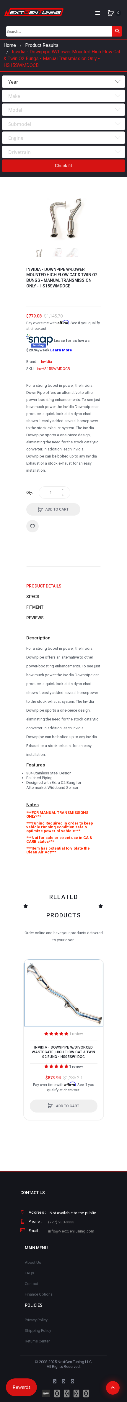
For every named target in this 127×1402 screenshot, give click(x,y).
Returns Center (37, 1341)
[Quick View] (31, 989)
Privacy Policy (36, 1320)
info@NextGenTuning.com (71, 1231)
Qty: (29, 492)
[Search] (117, 31)
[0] (111, 13)
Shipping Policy (38, 1330)
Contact (31, 1283)
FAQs (29, 1273)
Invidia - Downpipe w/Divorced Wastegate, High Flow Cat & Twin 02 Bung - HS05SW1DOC (63, 1052)
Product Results (41, 45)
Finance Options (39, 1294)
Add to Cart (57, 509)
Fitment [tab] (34, 607)
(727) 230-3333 (61, 1222)
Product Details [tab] (43, 586)
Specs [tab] (32, 596)
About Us (33, 1262)
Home (10, 45)
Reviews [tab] (35, 618)
